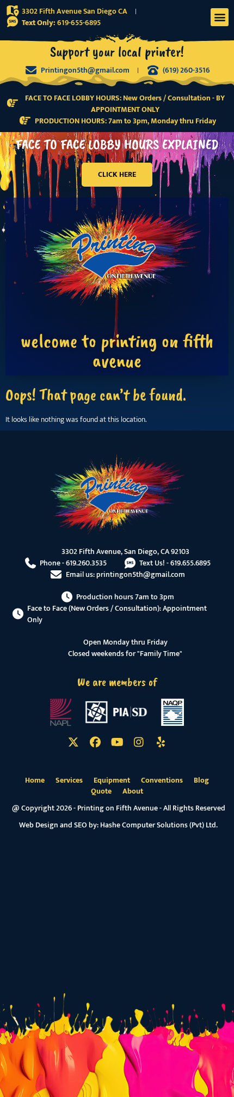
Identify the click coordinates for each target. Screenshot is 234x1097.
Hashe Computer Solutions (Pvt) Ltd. (159, 825)
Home (35, 780)
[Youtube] (117, 742)
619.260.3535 (86, 563)
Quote (101, 791)
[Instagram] (138, 742)
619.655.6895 (190, 563)
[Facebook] (95, 742)
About (132, 791)
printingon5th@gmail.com (140, 574)
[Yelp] (160, 742)
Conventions (162, 780)
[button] (220, 17)
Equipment (112, 780)
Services (69, 780)
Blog (201, 780)
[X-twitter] (73, 742)
